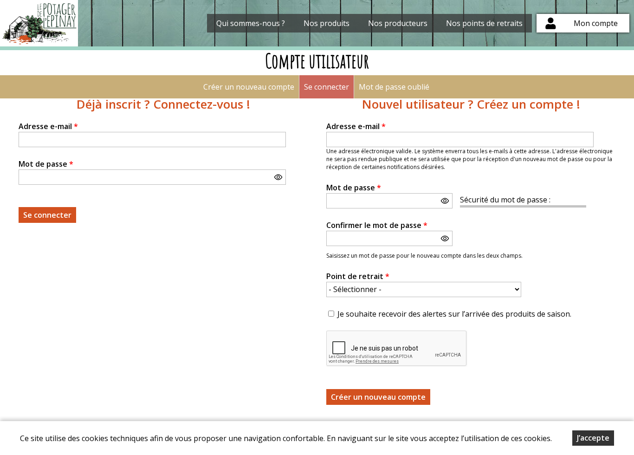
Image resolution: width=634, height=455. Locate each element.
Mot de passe (46, 164)
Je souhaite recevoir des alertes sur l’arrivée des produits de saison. (454, 314)
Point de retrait (357, 276)
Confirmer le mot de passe (376, 225)
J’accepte (593, 438)
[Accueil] (39, 23)
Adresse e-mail (48, 126)
